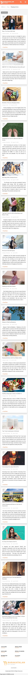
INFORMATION (4, 655)
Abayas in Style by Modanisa (9, 322)
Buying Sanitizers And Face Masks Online (12, 357)
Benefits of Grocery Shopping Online (11, 102)
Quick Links (4, 651)
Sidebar (5, 12)
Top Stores (4, 646)
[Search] (20, 2)
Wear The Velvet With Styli (8, 31)
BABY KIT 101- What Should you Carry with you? (13, 67)
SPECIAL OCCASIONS (19, 651)
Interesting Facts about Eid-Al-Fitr (10, 466)
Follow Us (17, 655)
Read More (5, 47)
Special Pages (18, 646)
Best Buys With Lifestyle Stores (9, 177)
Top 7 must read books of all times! (10, 431)
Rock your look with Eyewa (8, 250)
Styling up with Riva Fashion (9, 286)
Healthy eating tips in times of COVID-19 (11, 393)
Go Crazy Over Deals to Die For (9, 541)
